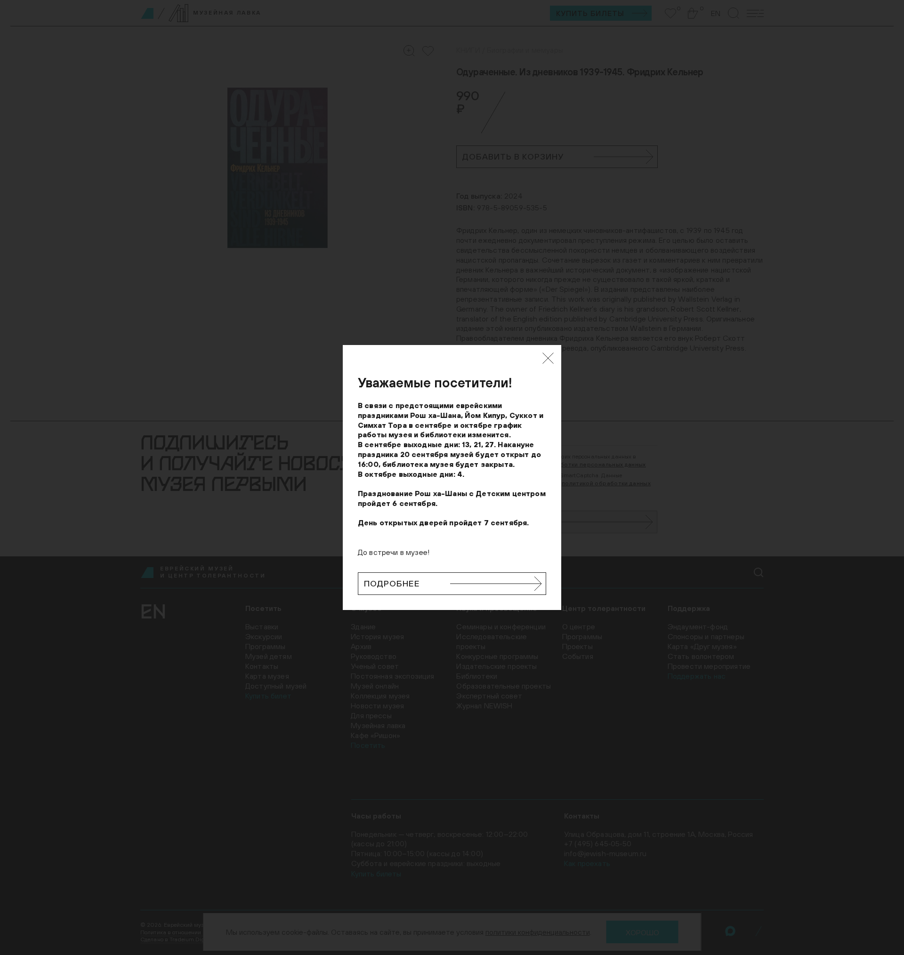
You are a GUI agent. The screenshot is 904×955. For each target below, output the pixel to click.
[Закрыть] (548, 358)
